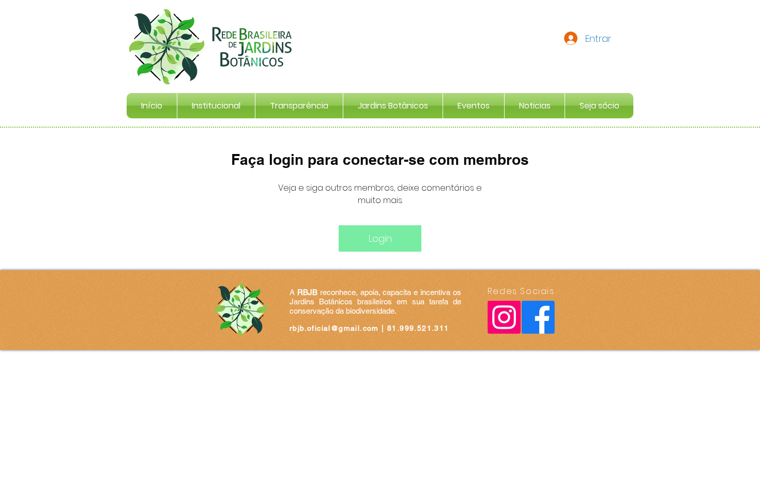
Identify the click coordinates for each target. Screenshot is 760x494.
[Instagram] (504, 317)
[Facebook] (538, 317)
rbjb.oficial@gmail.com (334, 328)
